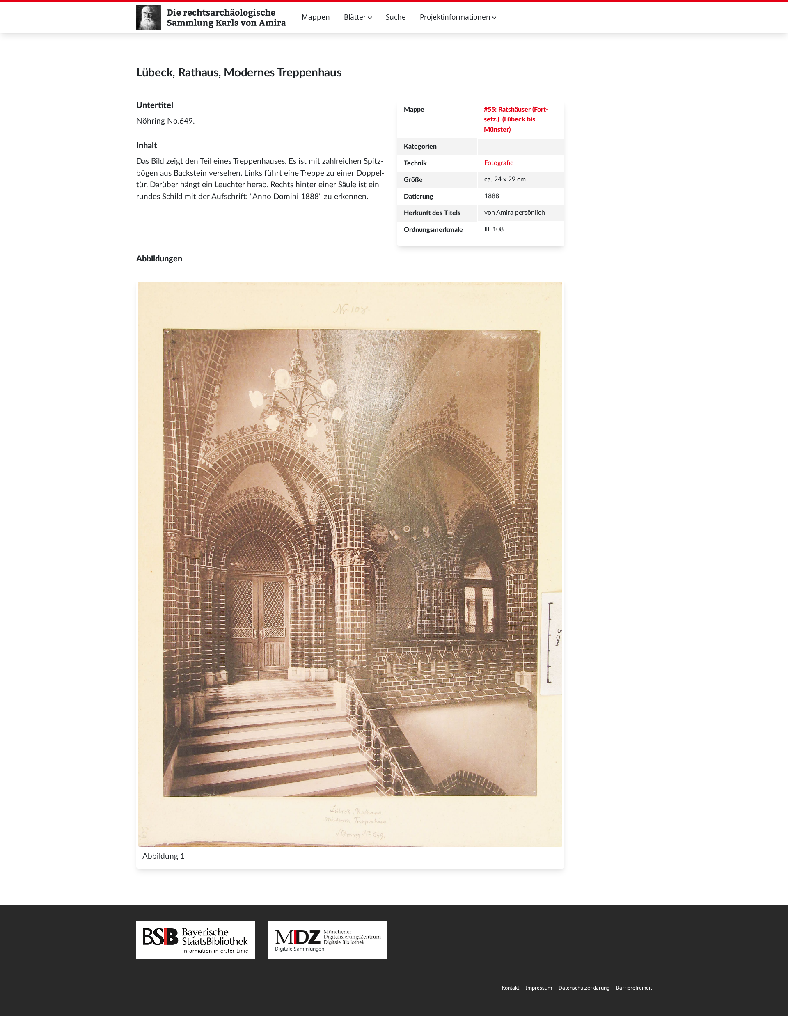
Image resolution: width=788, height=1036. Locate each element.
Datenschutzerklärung (584, 987)
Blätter (356, 17)
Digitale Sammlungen (299, 948)
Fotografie (498, 163)
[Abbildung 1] (350, 564)
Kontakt (510, 987)
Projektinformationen (456, 17)
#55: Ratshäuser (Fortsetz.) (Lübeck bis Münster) (516, 119)
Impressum (539, 987)
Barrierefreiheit (634, 987)
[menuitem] (510, 988)
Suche (396, 17)
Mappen (316, 17)
